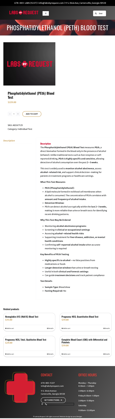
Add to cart (32, 114)
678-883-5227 (48, 383)
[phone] (46, 404)
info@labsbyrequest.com (51, 3)
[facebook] (42, 404)
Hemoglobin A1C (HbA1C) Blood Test (21, 316)
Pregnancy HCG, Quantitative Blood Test (80, 316)
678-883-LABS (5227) (25, 3)
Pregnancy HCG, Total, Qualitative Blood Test (25, 339)
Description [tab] (9, 140)
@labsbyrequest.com (54, 386)
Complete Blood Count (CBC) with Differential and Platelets (84, 341)
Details (51, 328)
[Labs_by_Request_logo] (24, 11)
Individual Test (25, 129)
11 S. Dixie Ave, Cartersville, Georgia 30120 (85, 3)
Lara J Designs (77, 416)
